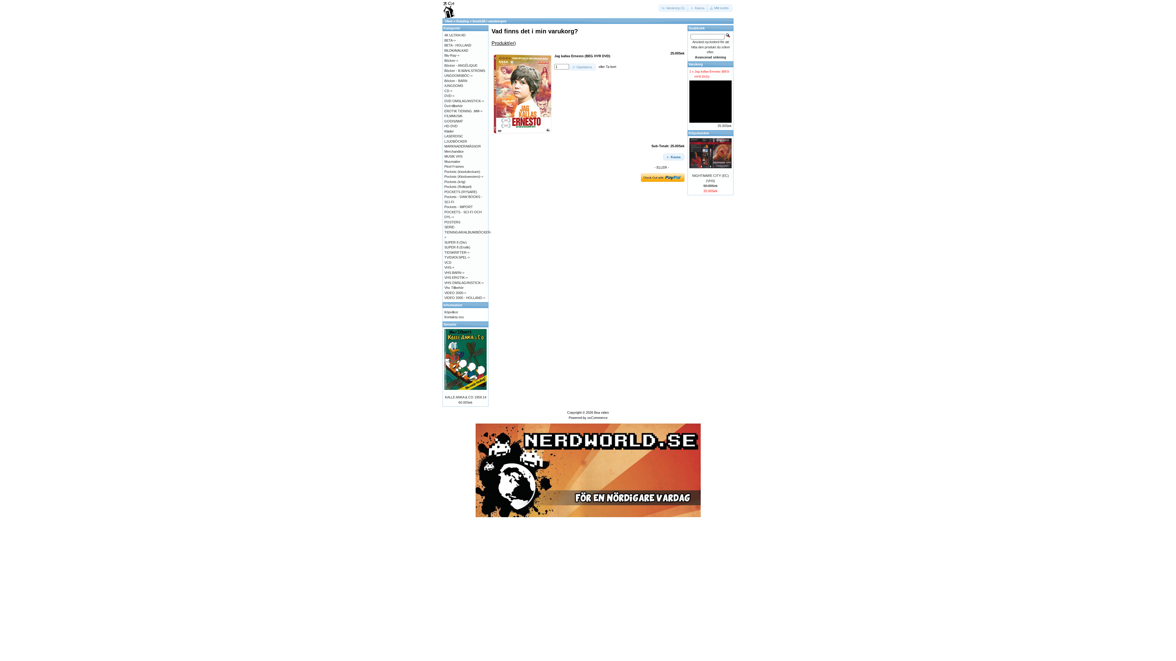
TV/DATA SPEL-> (457, 257)
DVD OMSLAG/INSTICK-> (464, 101)
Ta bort (611, 67)
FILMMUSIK (453, 116)
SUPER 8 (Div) (455, 242)
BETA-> (450, 40)
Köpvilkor (451, 312)
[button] (673, 8)
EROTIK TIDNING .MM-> (463, 111)
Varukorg (695, 64)
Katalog (462, 21)
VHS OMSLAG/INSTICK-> (464, 283)
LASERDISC (453, 136)
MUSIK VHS (453, 156)
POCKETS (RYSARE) (460, 192)
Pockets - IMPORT (458, 207)
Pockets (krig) (455, 182)
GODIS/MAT (453, 121)
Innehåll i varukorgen (490, 21)
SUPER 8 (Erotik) (457, 247)
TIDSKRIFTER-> (456, 252)
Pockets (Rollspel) (458, 187)
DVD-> (449, 96)
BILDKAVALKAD (456, 50)
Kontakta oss (454, 317)
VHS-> (449, 267)
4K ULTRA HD (455, 35)
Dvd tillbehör (453, 106)
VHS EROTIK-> (456, 277)
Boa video (601, 412)
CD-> (448, 91)
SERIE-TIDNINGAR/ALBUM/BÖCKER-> (468, 232)
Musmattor (452, 161)
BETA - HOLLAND (457, 45)
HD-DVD (451, 126)
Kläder (449, 131)
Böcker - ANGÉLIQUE (460, 65)
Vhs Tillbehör (454, 287)
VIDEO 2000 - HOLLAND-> (464, 298)
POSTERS (452, 222)
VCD (447, 262)
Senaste (449, 324)
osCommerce (597, 418)
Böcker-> (451, 60)
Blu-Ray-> (451, 55)
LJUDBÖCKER (455, 141)
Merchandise (454, 151)
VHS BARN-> (454, 272)
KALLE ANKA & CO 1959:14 (465, 397)
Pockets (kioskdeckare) (462, 172)
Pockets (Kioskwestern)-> (463, 176)
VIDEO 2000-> (455, 293)
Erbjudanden (698, 133)
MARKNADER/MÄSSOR (462, 146)
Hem (449, 21)
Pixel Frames (454, 166)
